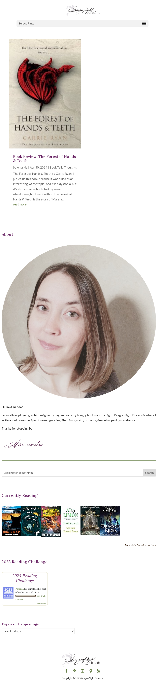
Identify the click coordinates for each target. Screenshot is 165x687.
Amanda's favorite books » (140, 545)
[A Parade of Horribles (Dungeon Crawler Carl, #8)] (51, 536)
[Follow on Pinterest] (74, 671)
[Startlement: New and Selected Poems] (70, 535)
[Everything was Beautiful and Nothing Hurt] (31, 535)
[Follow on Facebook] (66, 671)
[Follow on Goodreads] (90, 671)
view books (41, 603)
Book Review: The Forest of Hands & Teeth (44, 158)
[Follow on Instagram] (82, 671)
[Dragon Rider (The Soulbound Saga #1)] (110, 534)
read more (20, 204)
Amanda (22, 167)
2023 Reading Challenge (24, 577)
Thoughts (70, 167)
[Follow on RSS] (98, 671)
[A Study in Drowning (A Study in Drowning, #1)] (90, 534)
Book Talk (56, 167)
